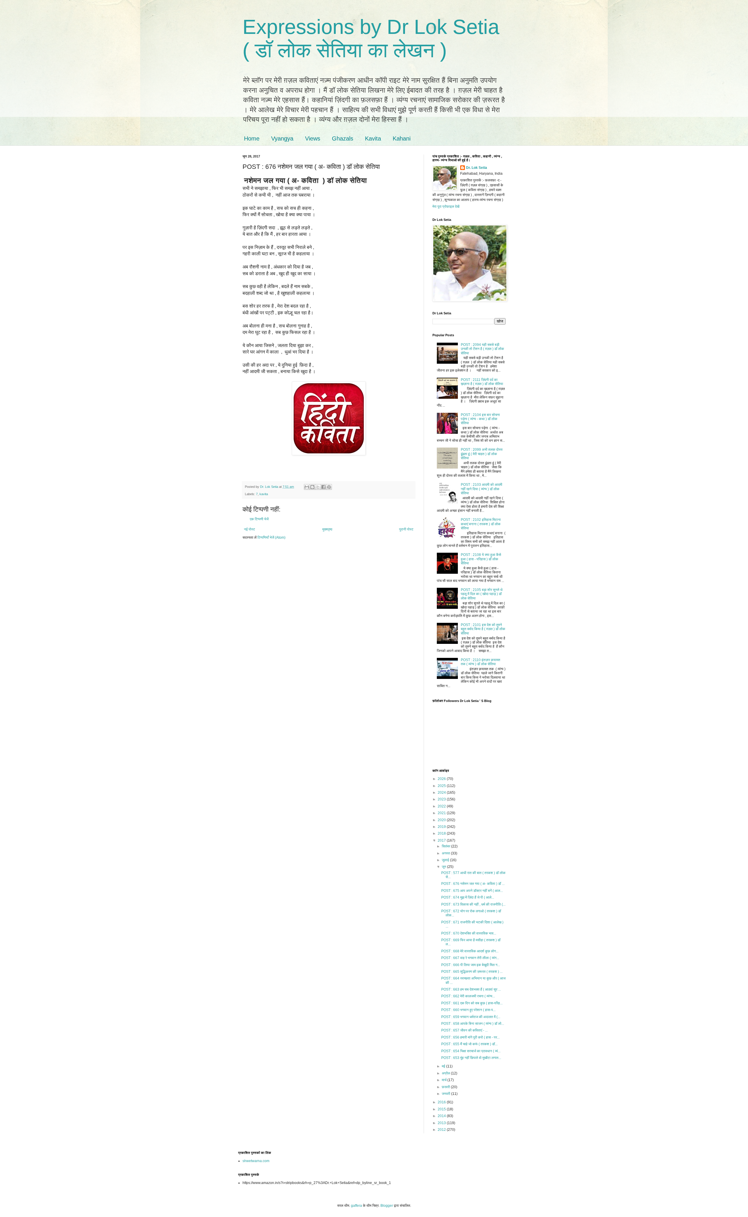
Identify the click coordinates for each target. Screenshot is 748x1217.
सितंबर (446, 846)
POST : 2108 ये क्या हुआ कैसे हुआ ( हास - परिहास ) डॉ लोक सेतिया (481, 559)
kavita (263, 494)
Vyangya (282, 138)
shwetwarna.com (256, 1161)
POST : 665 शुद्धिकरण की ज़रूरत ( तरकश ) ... (472, 972)
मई (444, 1066)
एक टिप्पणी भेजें (259, 519)
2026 (442, 779)
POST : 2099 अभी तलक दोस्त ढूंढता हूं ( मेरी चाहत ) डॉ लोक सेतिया (482, 454)
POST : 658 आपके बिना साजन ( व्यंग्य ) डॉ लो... (472, 1024)
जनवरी (446, 1094)
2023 (442, 799)
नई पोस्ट (249, 529)
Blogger (386, 1206)
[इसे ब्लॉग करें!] (312, 487)
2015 (442, 1109)
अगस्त (446, 853)
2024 (442, 792)
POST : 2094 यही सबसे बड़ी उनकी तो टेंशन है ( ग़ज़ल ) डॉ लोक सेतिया (482, 349)
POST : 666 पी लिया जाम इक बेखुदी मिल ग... (470, 965)
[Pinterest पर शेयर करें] (329, 487)
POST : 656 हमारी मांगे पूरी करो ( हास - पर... (470, 1037)
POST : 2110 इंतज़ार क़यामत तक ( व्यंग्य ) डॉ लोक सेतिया (480, 662)
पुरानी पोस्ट (406, 529)
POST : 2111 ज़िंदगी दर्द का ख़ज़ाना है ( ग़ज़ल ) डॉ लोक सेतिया (482, 382)
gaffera (356, 1206)
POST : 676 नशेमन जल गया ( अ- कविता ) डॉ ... (473, 884)
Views (312, 138)
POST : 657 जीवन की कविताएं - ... (464, 1030)
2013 (442, 1123)
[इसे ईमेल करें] (307, 487)
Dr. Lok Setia (476, 168)
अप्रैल (446, 1073)
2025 (442, 786)
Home (251, 138)
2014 (442, 1116)
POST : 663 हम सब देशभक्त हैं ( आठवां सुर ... (471, 989)
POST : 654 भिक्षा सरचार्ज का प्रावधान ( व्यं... (471, 1051)
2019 (442, 827)
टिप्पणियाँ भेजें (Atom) (271, 537)
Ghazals (342, 138)
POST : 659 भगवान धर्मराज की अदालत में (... (470, 1017)
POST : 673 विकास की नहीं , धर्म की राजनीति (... (473, 904)
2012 (442, 1130)
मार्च (444, 1080)
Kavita (373, 138)
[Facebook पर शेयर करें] (323, 487)
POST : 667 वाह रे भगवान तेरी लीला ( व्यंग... (470, 958)
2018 (442, 833)
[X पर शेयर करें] (318, 487)
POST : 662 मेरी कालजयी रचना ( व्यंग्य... (468, 996)
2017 (442, 840)
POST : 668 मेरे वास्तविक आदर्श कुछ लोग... (469, 951)
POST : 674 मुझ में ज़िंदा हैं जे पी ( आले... (467, 897)
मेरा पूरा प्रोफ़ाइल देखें (445, 206)
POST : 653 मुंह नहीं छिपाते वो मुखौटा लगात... (471, 1058)
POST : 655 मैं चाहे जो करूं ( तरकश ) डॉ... (469, 1044)
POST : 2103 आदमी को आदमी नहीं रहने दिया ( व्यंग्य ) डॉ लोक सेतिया (481, 489)
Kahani (402, 138)
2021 (442, 813)
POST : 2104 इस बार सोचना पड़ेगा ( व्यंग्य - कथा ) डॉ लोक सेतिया (480, 419)
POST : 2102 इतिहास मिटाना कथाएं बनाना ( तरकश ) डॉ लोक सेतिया (481, 524)
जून (444, 867)
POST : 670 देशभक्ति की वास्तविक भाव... (468, 933)
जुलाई (446, 860)
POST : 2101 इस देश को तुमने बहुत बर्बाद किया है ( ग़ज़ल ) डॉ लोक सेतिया (483, 629)
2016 (442, 1102)
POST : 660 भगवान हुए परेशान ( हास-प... (468, 1010)
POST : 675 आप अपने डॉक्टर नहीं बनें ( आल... (472, 891)
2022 (442, 806)
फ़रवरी (446, 1087)
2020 (442, 820)
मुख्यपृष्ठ (327, 529)
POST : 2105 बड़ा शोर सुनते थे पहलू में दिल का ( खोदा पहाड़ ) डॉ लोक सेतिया (482, 594)
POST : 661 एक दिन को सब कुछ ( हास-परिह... (472, 1003)
